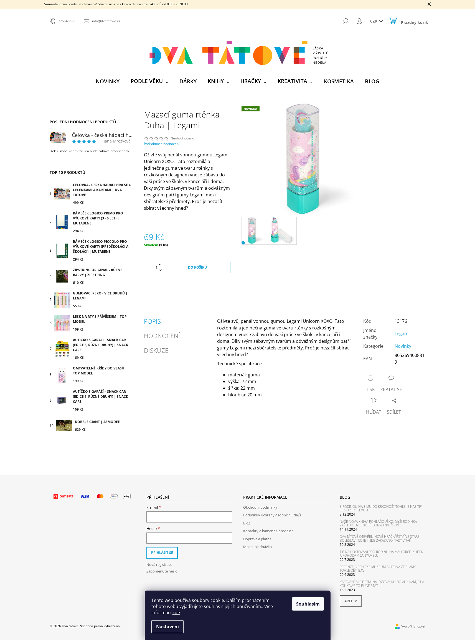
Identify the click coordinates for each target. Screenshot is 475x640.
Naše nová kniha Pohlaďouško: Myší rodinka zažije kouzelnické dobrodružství (378, 523)
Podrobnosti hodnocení (161, 144)
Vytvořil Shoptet (413, 626)
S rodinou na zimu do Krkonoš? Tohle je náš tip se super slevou (381, 508)
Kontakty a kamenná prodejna (268, 530)
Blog (246, 523)
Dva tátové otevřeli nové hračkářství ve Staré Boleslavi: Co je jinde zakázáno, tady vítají (380, 538)
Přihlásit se (162, 552)
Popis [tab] (152, 321)
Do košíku (197, 267)
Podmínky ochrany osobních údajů (272, 515)
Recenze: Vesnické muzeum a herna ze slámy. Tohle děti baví (378, 568)
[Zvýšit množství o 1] (160, 265)
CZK (374, 21)
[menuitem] (107, 81)
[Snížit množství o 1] (160, 270)
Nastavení (167, 627)
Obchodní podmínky (260, 507)
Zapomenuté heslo (161, 571)
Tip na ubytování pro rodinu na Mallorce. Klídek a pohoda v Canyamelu (381, 553)
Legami (402, 334)
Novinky (403, 346)
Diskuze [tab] (156, 350)
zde (176, 612)
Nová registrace (159, 564)
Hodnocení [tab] (162, 335)
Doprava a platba (257, 538)
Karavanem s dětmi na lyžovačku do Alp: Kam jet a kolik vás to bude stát (382, 583)
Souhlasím (308, 604)
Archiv (350, 601)
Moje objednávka (257, 546)
